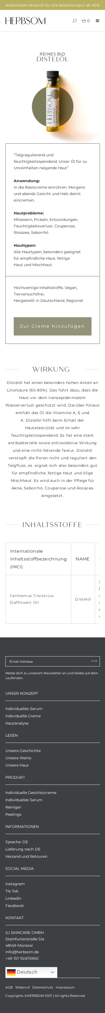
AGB (9, 987)
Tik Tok (11, 891)
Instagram (15, 883)
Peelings (13, 814)
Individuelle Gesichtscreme (30, 792)
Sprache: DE (16, 841)
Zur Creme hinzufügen (52, 326)
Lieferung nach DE (22, 849)
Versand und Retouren (26, 856)
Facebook (14, 905)
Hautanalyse (17, 723)
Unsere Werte (18, 758)
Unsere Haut (17, 765)
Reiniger (13, 807)
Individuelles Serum (24, 708)
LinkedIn (13, 898)
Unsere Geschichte (23, 750)
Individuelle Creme (23, 716)
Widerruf (22, 987)
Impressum (65, 987)
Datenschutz (42, 987)
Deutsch (27, 972)
